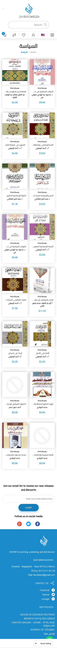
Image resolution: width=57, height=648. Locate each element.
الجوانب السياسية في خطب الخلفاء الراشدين (15, 246)
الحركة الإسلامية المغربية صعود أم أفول (42, 246)
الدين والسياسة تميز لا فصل (42, 195)
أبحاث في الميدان (15, 353)
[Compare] (14, 35)
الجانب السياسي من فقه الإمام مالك (42, 300)
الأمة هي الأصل (42, 353)
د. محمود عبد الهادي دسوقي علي (42, 96)
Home (33, 52)
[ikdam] (28, 10)
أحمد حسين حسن (15, 407)
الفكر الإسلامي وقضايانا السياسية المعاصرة (42, 145)
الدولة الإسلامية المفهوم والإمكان (15, 195)
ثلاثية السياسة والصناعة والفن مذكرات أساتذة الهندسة (42, 455)
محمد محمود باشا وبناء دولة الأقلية (15, 455)
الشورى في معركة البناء (15, 145)
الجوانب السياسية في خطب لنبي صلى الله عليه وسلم (42, 91)
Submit (28, 507)
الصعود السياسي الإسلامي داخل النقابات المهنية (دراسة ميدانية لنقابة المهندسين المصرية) (15, 404)
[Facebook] (37, 524)
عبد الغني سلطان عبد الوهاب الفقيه (15, 96)
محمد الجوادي (42, 407)
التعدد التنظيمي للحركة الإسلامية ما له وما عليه (15, 300)
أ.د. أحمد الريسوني (14, 356)
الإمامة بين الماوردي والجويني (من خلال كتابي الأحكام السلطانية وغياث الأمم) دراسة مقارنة (15, 91)
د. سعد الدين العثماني (42, 199)
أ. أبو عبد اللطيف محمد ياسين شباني (42, 304)
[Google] (19, 524)
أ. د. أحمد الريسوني (42, 148)
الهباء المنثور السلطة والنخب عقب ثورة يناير (42, 404)
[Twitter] (28, 524)
